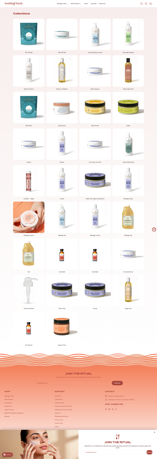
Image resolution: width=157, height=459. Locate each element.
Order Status (59, 399)
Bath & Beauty (75, 3)
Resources (102, 3)
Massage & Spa (61, 3)
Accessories (8, 403)
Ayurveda (93, 3)
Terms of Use (59, 423)
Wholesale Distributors (61, 416)
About (86, 3)
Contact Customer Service (116, 396)
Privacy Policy (59, 420)
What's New (8, 406)
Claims (57, 426)
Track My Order (59, 403)
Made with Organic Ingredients (14, 413)
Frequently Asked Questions (63, 406)
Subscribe (149, 452)
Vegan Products (9, 409)
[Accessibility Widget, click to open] (154, 230)
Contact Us (58, 396)
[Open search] (141, 3)
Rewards (7, 416)
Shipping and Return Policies (63, 409)
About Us (57, 413)
